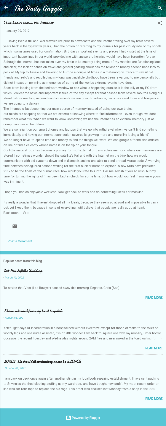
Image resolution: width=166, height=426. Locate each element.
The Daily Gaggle (38, 8)
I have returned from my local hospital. (33, 311)
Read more (154, 298)
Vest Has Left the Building (22, 271)
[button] (160, 23)
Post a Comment (20, 241)
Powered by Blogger (85, 418)
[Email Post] (14, 228)
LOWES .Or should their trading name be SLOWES (42, 361)
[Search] (160, 8)
